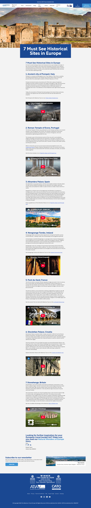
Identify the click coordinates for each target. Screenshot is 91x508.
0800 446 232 (87, 6)
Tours (22, 5)
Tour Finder (39, 5)
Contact (57, 493)
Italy (30, 448)
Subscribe (52, 5)
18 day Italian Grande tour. (52, 98)
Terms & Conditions (39, 493)
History (27, 448)
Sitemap (62, 493)
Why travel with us (14, 5)
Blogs (35, 5)
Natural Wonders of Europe (51, 438)
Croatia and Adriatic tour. (58, 352)
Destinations (28, 5)
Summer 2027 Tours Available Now (45, 1)
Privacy (32, 493)
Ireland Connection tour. (56, 252)
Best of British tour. (53, 403)
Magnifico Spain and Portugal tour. (48, 153)
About (28, 493)
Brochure (78, 6)
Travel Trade (51, 493)
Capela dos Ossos (30, 147)
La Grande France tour (59, 302)
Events (46, 5)
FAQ (46, 493)
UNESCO (34, 448)
